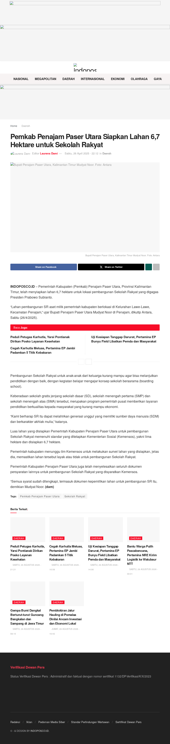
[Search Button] (158, 67)
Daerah (68, 79)
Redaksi (15, 722)
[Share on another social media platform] (156, 267)
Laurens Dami (49, 153)
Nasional (21, 79)
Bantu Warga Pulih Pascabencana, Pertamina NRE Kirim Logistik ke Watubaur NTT (142, 555)
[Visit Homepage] (85, 67)
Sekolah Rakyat (74, 496)
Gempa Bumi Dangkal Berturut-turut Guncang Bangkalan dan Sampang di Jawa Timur (27, 617)
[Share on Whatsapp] (148, 267)
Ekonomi (118, 79)
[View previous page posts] (81, 362)
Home (13, 125)
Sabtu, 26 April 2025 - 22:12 (81, 153)
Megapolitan (45, 79)
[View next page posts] (89, 362)
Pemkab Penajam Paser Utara (40, 496)
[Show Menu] (12, 67)
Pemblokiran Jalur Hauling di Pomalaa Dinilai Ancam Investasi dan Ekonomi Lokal (65, 617)
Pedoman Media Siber (51, 722)
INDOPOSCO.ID (39, 730)
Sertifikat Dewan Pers (128, 722)
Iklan (29, 722)
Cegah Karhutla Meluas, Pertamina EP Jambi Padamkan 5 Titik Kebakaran (42, 350)
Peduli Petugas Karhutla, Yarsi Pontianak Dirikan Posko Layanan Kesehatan (40, 339)
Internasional (93, 79)
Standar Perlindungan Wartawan (90, 722)
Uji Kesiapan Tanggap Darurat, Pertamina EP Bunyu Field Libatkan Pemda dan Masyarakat (123, 339)
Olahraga (139, 79)
